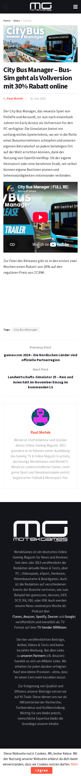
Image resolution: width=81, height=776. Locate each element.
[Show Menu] (75, 6)
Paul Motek (15, 98)
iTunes (17, 616)
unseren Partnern (33, 656)
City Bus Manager (25, 329)
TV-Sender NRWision (51, 627)
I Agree (41, 770)
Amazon (28, 616)
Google (70, 616)
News (17, 20)
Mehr (74, 764)
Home (6, 20)
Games (27, 20)
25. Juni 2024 (37, 98)
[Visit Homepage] (40, 6)
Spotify (41, 616)
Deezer (53, 616)
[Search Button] (5, 6)
